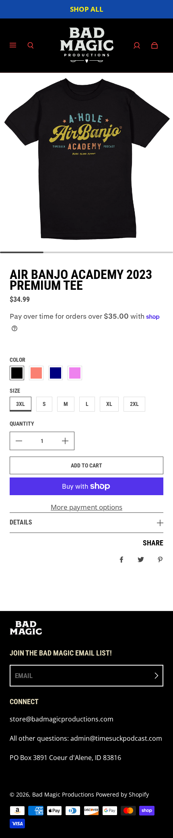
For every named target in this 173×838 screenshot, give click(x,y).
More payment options (86, 507)
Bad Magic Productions (63, 794)
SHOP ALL (86, 9)
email (24, 676)
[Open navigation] (18, 45)
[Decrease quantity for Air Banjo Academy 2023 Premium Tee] (19, 441)
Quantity (22, 423)
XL (109, 404)
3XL (20, 404)
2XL (134, 404)
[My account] (137, 45)
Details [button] (21, 522)
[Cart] (154, 45)
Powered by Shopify (122, 794)
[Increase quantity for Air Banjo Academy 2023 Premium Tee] (65, 441)
